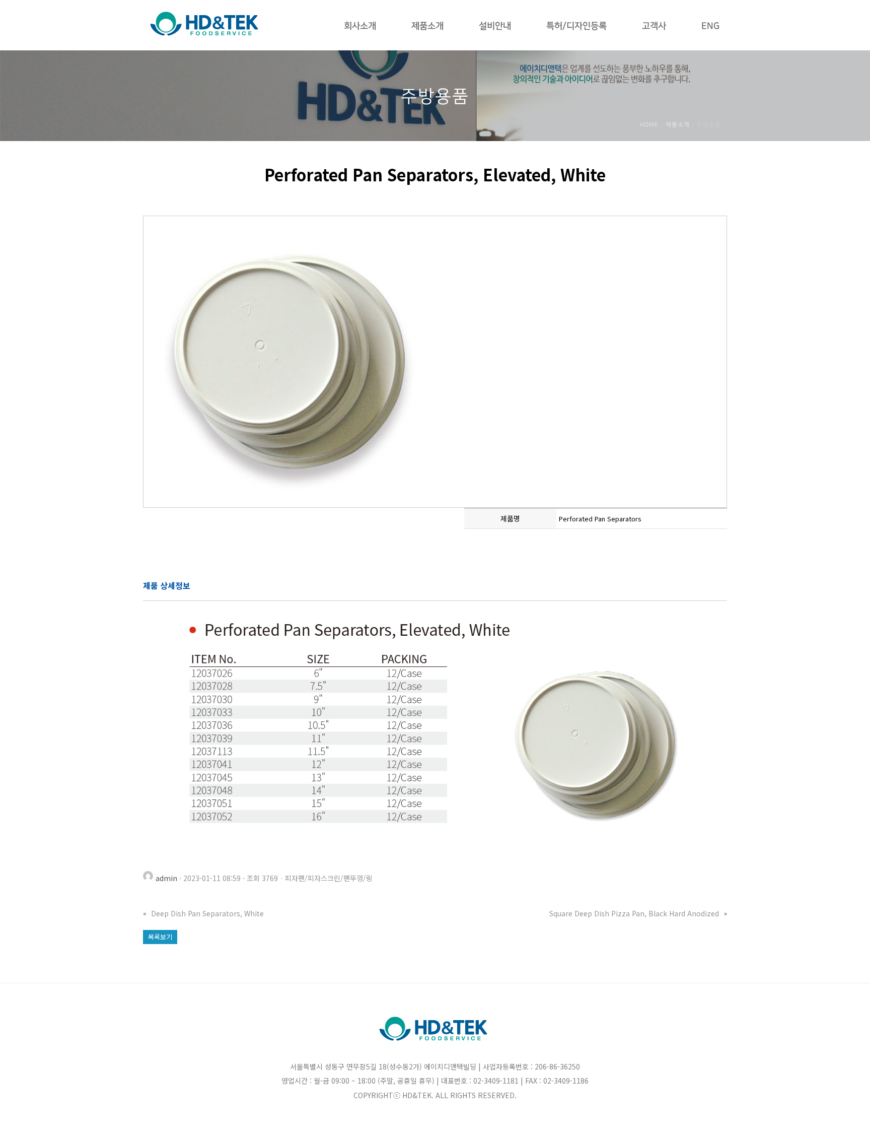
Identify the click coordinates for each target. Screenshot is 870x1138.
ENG (710, 26)
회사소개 (360, 26)
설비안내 (495, 26)
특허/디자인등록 (576, 26)
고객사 (654, 26)
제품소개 (427, 26)
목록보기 (160, 937)
